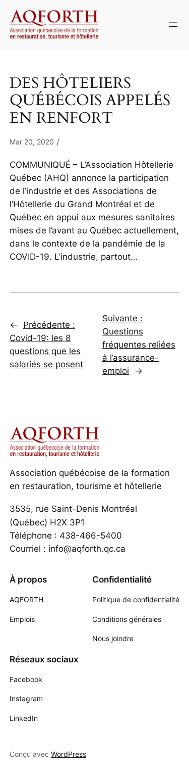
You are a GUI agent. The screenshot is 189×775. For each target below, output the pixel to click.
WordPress (68, 754)
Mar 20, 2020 (32, 141)
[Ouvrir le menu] (173, 25)
